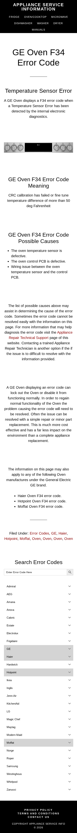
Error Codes (39, 533)
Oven (36, 539)
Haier (63, 533)
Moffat (25, 539)
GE (53, 533)
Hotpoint (11, 539)
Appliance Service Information (38, 6)
